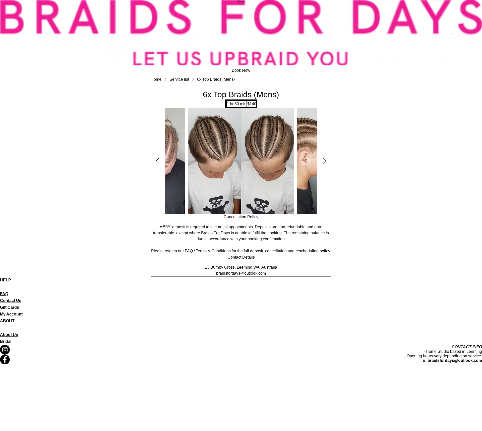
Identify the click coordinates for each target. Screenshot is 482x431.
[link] (241, 70)
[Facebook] (241, 359)
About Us (9, 335)
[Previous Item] (158, 161)
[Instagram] (241, 350)
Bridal (5, 341)
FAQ (4, 294)
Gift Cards (9, 307)
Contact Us (10, 300)
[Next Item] (324, 161)
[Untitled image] (241, 161)
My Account (11, 314)
